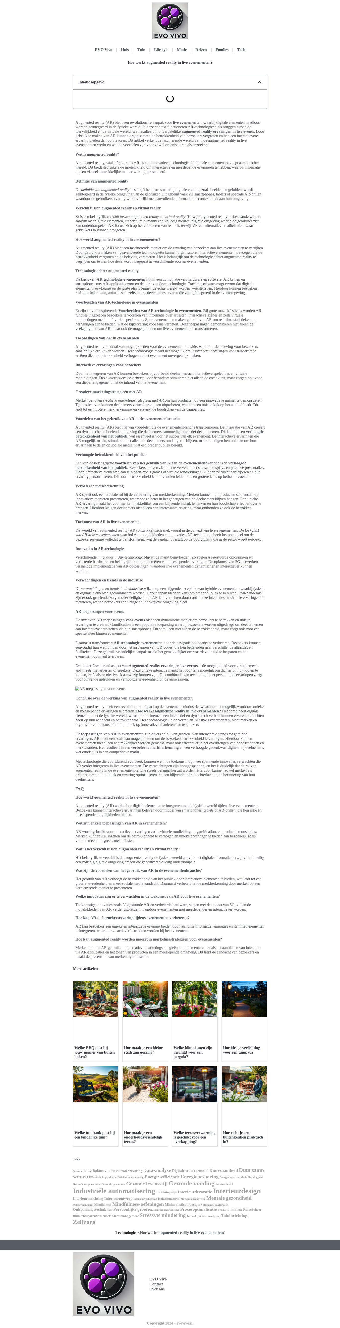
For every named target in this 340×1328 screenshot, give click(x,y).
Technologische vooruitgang (203, 1216)
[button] (260, 82)
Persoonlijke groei (130, 1209)
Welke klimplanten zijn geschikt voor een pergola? (192, 1052)
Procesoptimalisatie (198, 1209)
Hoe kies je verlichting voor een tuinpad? (241, 1050)
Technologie (125, 1232)
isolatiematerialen (171, 1199)
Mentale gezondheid (229, 1198)
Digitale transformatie (190, 1171)
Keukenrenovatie (195, 1199)
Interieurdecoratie (195, 1192)
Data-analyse (157, 1170)
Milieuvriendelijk (83, 1204)
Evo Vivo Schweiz (226, 1300)
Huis (125, 50)
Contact (156, 1284)
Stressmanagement (125, 1216)
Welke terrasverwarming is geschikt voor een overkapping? (194, 1137)
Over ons (157, 1289)
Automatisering (82, 1171)
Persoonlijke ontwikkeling (163, 1209)
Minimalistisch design (182, 1204)
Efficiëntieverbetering (130, 1177)
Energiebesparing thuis (233, 1177)
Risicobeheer (252, 1209)
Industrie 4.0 (224, 1184)
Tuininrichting (234, 1215)
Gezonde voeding (192, 1183)
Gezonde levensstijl (147, 1183)
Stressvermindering (163, 1215)
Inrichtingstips (166, 1192)
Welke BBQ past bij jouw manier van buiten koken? (94, 1052)
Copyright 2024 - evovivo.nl (170, 1323)
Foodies (222, 50)
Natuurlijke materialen (214, 1204)
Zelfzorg (84, 1221)
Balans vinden (104, 1171)
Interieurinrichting (88, 1199)
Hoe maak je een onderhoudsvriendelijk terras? (143, 1137)
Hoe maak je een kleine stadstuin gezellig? (143, 1050)
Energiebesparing (200, 1176)
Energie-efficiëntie (162, 1176)
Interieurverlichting (145, 1199)
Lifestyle (161, 50)
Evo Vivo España (225, 1278)
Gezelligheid (255, 1177)
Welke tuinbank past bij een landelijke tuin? (94, 1135)
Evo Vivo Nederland (228, 1289)
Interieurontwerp (118, 1199)
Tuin (141, 50)
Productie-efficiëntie (230, 1209)
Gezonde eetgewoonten (87, 1184)
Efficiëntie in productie (102, 1177)
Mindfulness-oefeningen (138, 1204)
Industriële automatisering (114, 1191)
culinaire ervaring (129, 1171)
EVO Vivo (103, 50)
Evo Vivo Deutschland (229, 1267)
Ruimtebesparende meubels (92, 1216)
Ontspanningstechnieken (92, 1209)
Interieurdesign (237, 1191)
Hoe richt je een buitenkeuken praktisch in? (243, 1137)
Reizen (201, 50)
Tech (241, 50)
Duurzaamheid (223, 1170)
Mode (182, 50)
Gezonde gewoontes (113, 1184)
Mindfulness (102, 1204)
